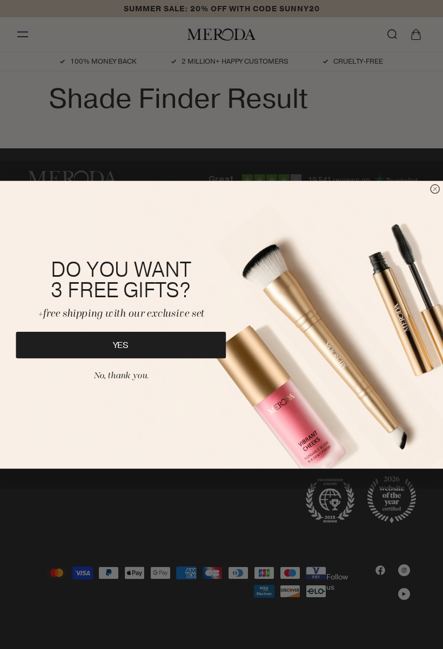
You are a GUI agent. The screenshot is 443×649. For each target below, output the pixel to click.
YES (121, 345)
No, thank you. (121, 375)
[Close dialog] (435, 189)
